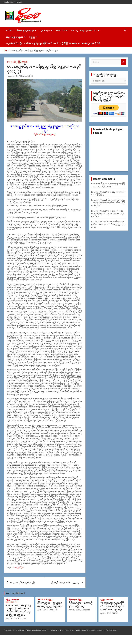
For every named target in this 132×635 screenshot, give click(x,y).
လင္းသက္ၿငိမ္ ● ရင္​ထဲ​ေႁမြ (22, 582)
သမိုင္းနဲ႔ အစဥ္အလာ (14, 37)
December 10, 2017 (15, 76)
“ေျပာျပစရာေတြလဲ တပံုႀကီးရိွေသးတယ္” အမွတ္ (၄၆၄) (112, 606)
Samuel (94, 184)
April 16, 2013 (106, 613)
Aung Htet (28, 76)
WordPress (111, 630)
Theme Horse (80, 630)
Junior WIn (42, 600)
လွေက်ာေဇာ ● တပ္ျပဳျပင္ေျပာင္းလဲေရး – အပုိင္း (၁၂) (108, 213)
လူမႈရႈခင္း (45, 30)
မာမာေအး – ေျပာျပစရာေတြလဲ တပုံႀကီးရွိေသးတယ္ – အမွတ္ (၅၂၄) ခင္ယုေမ (18, 610)
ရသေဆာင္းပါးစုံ (11, 602)
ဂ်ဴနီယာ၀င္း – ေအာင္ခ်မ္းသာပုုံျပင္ (80, 605)
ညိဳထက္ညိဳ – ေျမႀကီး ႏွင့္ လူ (65, 582)
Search (123, 62)
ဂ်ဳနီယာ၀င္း (73, 600)
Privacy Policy (57, 630)
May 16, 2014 (11, 618)
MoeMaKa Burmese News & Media (33, 630)
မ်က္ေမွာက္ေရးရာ (25, 30)
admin (115, 613)
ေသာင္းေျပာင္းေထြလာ (84, 30)
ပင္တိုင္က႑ (32, 37)
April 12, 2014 (74, 610)
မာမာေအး (15, 600)
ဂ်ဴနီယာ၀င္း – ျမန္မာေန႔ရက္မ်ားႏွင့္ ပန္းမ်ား (49, 605)
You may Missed (15, 593)
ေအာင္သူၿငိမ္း (18, 567)
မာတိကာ (9, 30)
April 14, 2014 (42, 610)
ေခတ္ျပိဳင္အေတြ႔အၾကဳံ (17, 62)
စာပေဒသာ (60, 30)
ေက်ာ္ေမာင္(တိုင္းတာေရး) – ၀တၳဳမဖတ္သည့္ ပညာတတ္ (108, 224)
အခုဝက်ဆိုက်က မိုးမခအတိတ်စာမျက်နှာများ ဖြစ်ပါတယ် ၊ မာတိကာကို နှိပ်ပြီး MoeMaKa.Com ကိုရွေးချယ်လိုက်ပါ (53, 43)
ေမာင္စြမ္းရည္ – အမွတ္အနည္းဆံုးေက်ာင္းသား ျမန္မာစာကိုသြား (108, 203)
